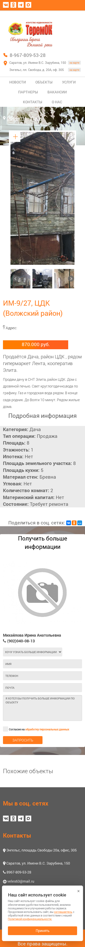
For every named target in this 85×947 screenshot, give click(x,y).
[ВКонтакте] (68, 522)
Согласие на (39, 729)
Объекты (17, 118)
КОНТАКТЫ (32, 101)
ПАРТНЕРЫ (28, 92)
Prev (15, 278)
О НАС (57, 101)
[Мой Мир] (79, 522)
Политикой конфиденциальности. (30, 919)
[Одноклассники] (74, 522)
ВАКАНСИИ (57, 92)
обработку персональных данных (47, 729)
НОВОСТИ (17, 82)
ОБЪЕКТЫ (44, 82)
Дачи (36, 118)
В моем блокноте (62, 14)
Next (71, 278)
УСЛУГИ (69, 82)
